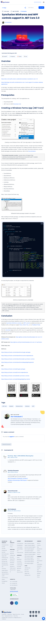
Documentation (39, 560)
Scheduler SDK (4, 550)
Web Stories (19, 568)
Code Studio (4, 568)
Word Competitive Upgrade (29, 559)
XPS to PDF (12, 557)
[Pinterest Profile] (30, 616)
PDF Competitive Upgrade (29, 557)
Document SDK (4, 559)
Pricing (11, 546)
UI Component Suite (5, 544)
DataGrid (11, 406)
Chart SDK (3, 548)
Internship (38, 552)
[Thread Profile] (36, 616)
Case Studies (19, 561)
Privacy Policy (4, 614)
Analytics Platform (5, 570)
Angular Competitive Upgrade (30, 545)
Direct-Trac (26, 324)
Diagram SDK (4, 555)
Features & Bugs (20, 548)
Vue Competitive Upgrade (29, 550)
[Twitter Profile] (33, 612)
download (8, 330)
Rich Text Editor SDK (5, 554)
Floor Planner (12, 560)
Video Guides (39, 566)
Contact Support (19, 547)
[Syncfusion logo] (5, 2)
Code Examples (19, 564)
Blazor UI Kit (27, 571)
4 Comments (24, 11)
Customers (39, 545)
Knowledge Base (20, 545)
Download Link (17, 104)
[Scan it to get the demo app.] (11, 391)
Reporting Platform (5, 572)
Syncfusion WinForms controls (13, 323)
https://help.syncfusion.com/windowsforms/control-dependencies (17, 355)
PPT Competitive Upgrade (29, 563)
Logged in (11, 436)
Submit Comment (6, 444)
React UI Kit (26, 569)
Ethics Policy (16, 615)
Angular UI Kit (27, 573)
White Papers (19, 559)
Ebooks (18, 557)
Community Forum (20, 543)
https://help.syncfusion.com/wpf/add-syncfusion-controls (15, 375)
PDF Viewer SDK (4, 561)
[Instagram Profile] (33, 616)
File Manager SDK (5, 557)
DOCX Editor (12, 562)
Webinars (18, 570)
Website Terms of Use (16, 614)
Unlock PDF (12, 551)
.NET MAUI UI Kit (27, 567)
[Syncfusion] (6, 612)
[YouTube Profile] (39, 612)
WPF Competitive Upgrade (29, 556)
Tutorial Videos (39, 564)
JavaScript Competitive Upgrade (30, 547)
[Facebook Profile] (30, 612)
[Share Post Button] (25, 7)
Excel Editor (12, 564)
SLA (17, 550)
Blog (38, 547)
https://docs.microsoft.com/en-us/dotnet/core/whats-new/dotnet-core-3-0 (19, 79)
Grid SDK (3, 546)
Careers (38, 550)
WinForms (27, 406)
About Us (38, 543)
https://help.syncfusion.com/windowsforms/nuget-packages (15, 352)
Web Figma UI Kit (27, 575)
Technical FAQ (19, 563)
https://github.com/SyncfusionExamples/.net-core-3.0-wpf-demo (26, 342)
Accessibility (19, 566)
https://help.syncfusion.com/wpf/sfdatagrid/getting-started (15, 379)
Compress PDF (12, 555)
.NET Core (4, 406)
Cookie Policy (9, 614)
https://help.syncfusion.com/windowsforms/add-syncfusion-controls (17, 359)
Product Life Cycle (20, 552)
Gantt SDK (3, 552)
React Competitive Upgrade (29, 548)
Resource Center (20, 572)
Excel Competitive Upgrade (29, 561)
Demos (38, 558)
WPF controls (27, 323)
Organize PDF (12, 559)
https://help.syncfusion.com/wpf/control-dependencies (14, 372)
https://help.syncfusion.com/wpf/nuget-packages (13, 369)
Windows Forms (19, 406)
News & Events (39, 548)
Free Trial (11, 544)
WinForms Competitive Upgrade (30, 554)
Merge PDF (12, 553)
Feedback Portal (36, 324)
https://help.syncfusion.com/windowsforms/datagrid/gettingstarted (17, 362)
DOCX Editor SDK (4, 563)
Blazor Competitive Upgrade (29, 543)
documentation (32, 151)
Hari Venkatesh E (8, 22)
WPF (33, 406)
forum (21, 324)
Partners (38, 554)
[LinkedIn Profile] (36, 612)
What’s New (39, 571)
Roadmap (38, 573)
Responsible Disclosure (9, 615)
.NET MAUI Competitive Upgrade (30, 552)
